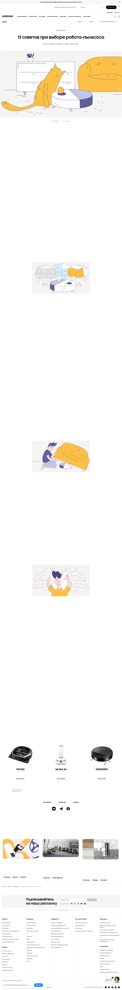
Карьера (102, 958)
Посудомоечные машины (33, 945)
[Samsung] (7, 16)
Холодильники (30, 942)
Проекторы (29, 936)
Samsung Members (80, 925)
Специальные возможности (107, 930)
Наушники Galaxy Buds (32, 931)
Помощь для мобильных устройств (60, 928)
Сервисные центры (56, 931)
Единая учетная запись (81, 923)
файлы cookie (24, 985)
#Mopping (23, 877)
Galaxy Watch (29, 928)
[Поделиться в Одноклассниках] (68, 810)
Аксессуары (29, 958)
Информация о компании (106, 950)
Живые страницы (6, 934)
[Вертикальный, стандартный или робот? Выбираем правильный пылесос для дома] (61, 848)
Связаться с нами (55, 942)
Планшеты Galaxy (31, 925)
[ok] (78, 904)
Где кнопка (61, 30)
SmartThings (5, 928)
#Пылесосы (7, 877)
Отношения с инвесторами (107, 961)
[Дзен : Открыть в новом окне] (116, 987)
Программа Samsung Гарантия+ (10, 931)
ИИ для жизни (6, 925)
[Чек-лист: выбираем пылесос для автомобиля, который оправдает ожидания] (21, 849)
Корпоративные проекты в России (109, 972)
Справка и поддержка (57, 923)
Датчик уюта (5, 962)
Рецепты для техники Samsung (10, 939)
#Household (104, 880)
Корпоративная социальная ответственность (107, 940)
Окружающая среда (105, 923)
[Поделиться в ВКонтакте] (54, 810)
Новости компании (105, 964)
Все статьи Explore (7, 951)
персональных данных (63, 910)
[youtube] (81, 904)
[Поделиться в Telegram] (61, 810)
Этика (101, 966)
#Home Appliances (58, 878)
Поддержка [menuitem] (110, 12)
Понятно (38, 985)
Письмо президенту (56, 947)
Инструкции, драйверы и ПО (58, 925)
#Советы (15, 877)
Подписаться (91, 900)
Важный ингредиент (7, 970)
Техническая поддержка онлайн (59, 945)
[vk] (75, 904)
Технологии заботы (7, 967)
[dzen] (85, 904)
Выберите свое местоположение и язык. (65, 7)
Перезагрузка (5, 959)
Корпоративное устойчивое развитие (109, 935)
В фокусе (4, 964)
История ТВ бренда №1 (8, 942)
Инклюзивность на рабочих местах (109, 932)
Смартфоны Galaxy (31, 923)
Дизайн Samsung (104, 969)
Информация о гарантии (57, 934)
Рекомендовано (6, 923)
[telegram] (71, 904)
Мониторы (29, 953)
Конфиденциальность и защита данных (108, 926)
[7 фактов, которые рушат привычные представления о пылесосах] (101, 849)
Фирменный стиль (104, 955)
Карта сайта (49, 987)
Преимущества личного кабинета (84, 931)
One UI (28, 961)
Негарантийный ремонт (57, 936)
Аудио (28, 939)
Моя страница (79, 928)
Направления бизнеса (105, 953)
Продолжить (111, 7)
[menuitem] (22, 16)
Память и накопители (32, 956)
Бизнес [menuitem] (117, 12)
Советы (76, 802)
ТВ (27, 934)
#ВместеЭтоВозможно (8, 953)
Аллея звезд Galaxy (7, 936)
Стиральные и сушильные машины (35, 947)
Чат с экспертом (55, 939)
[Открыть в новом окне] (106, 987)
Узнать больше (20, 778)
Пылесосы (62, 802)
